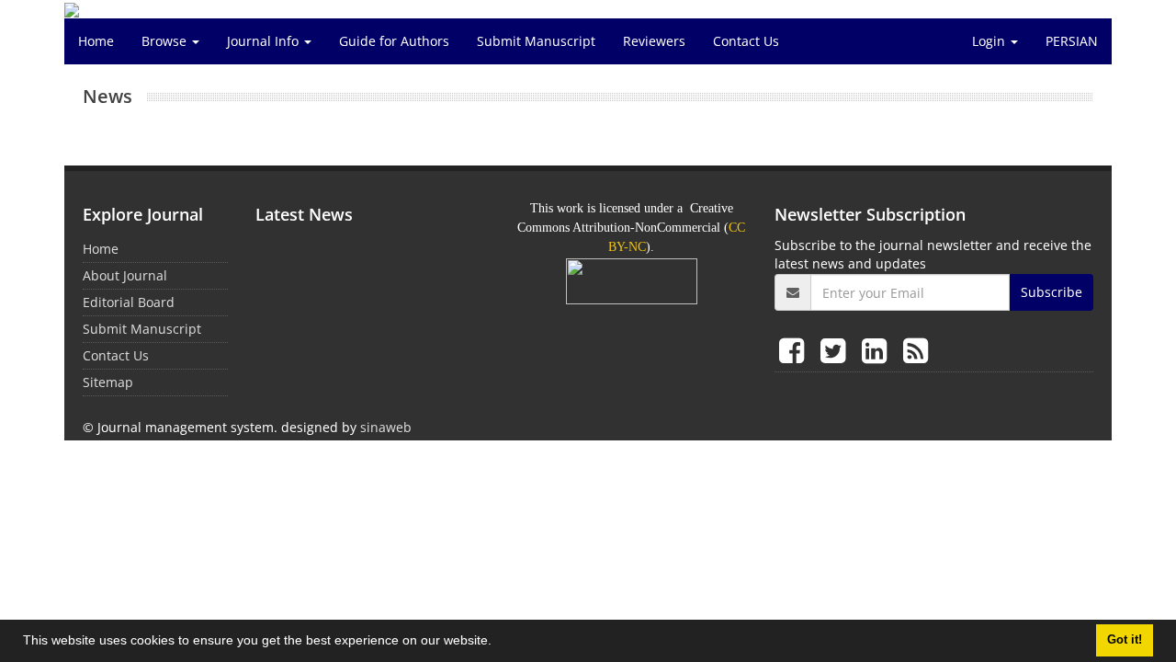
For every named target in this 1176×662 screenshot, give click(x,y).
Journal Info (264, 41)
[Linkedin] (878, 349)
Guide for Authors (394, 41)
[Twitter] (836, 349)
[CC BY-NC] (631, 280)
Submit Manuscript (536, 41)
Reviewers (654, 41)
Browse (165, 41)
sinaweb (386, 427)
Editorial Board (129, 302)
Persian (1072, 41)
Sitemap (108, 382)
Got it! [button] (1124, 639)
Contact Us (746, 41)
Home (96, 41)
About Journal (125, 275)
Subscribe (1051, 292)
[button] (498, 642)
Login (990, 41)
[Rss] (916, 349)
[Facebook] (795, 349)
